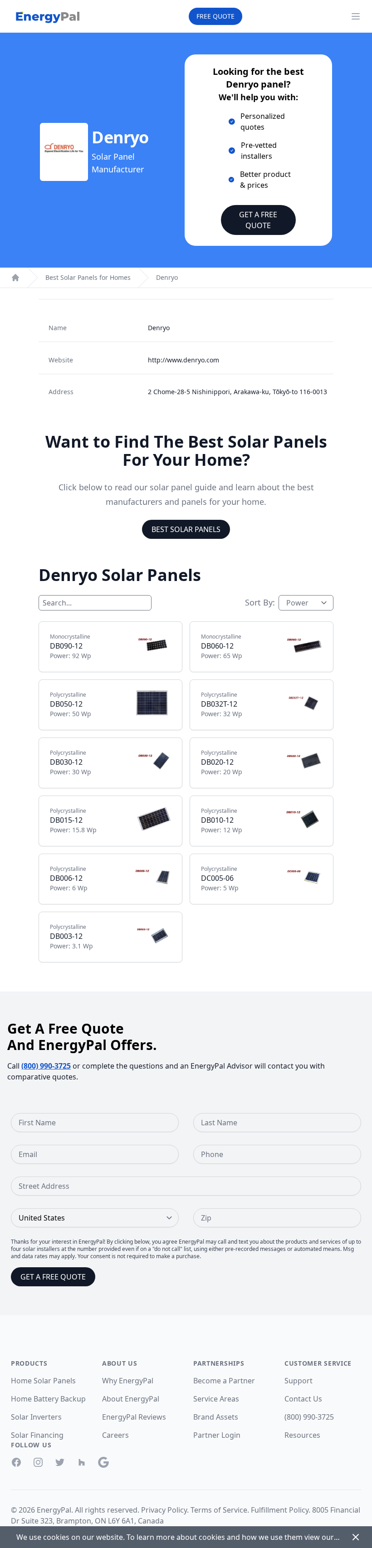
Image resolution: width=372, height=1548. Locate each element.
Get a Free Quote (258, 220)
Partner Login (216, 1435)
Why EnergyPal (127, 1381)
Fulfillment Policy (279, 1510)
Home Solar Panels (43, 1381)
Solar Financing (37, 1435)
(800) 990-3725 (46, 1066)
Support (298, 1381)
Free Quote (215, 16)
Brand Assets (215, 1417)
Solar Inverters (36, 1417)
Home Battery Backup (48, 1399)
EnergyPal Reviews (134, 1417)
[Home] (15, 277)
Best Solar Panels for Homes (88, 277)
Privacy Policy (164, 1510)
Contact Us (303, 1399)
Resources (302, 1435)
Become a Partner (224, 1381)
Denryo (167, 277)
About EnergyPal (130, 1399)
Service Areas (216, 1399)
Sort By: (260, 602)
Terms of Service (219, 1510)
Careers (115, 1435)
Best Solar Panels (186, 529)
